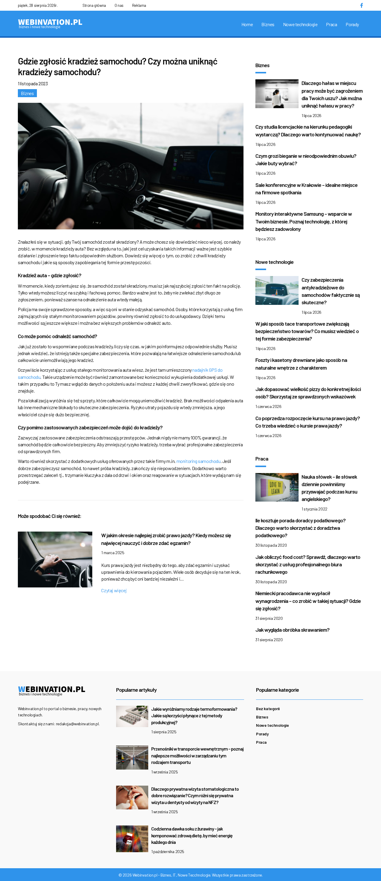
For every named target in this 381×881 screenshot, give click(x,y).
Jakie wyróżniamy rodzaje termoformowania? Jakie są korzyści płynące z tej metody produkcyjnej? (194, 715)
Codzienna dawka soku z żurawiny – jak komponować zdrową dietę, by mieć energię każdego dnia (191, 835)
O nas (119, 5)
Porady (352, 24)
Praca (331, 24)
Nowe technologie (300, 24)
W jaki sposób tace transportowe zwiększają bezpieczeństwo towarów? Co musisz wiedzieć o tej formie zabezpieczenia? (307, 331)
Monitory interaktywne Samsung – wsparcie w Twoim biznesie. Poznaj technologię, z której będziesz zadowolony (303, 221)
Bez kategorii (267, 708)
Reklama (139, 5)
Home (247, 24)
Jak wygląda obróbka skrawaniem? (292, 629)
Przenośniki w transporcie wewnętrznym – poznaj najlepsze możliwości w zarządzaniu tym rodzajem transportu (197, 755)
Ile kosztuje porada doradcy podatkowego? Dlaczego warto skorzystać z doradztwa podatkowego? (300, 527)
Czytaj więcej (114, 590)
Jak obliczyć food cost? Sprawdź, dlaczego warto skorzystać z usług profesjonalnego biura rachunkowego (307, 564)
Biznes (267, 24)
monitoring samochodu (199, 461)
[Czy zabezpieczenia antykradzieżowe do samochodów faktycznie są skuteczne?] (277, 292)
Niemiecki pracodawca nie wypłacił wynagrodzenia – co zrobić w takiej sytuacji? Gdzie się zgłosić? (308, 600)
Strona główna (94, 5)
